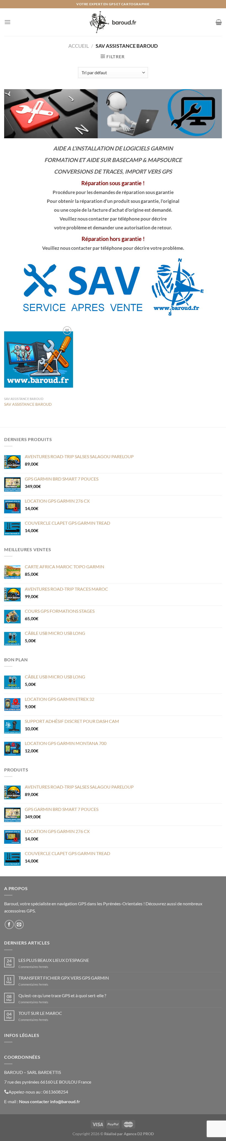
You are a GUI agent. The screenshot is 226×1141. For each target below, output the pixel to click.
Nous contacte (33, 1101)
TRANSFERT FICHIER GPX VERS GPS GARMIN (63, 977)
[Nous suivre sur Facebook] (9, 924)
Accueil (78, 46)
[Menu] (7, 22)
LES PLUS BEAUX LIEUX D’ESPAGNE (53, 960)
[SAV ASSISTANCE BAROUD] (38, 359)
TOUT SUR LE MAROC (40, 1013)
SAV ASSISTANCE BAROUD (28, 404)
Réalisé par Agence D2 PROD (129, 1133)
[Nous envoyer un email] (19, 924)
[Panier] (219, 22)
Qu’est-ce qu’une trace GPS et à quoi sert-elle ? (62, 995)
